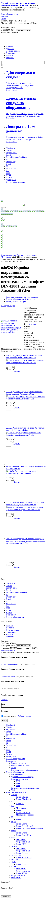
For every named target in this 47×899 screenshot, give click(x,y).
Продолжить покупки (28, 664)
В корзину (33, 324)
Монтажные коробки (25, 815)
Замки (13, 768)
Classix (9, 150)
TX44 (8, 175)
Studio (13, 862)
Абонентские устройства (21, 765)
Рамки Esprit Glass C (24, 826)
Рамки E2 (20, 804)
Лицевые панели (23, 813)
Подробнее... (11, 90)
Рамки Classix (22, 797)
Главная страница (8, 255)
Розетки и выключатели (27, 255)
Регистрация (12, 14)
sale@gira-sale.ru (8, 650)
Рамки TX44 (21, 873)
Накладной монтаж (19, 779)
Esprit (8, 155)
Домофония (11, 180)
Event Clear (10, 162)
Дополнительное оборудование (24, 770)
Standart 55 (15, 860)
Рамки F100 (21, 844)
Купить (17, 371)
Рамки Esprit (21, 824)
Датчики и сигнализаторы (22, 777)
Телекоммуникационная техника (25, 788)
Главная (9, 46)
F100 (8, 173)
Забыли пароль (24, 716)
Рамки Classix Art (23, 799)
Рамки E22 (20, 810)
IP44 (18, 783)
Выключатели (17, 774)
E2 (7, 166)
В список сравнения (9, 664)
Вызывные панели (19, 763)
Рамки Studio (21, 864)
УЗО (13, 790)
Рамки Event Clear (23, 835)
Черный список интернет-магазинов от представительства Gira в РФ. (18, 4)
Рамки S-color (22, 853)
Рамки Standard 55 (23, 857)
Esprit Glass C (11, 153)
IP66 (18, 786)
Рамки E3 (20, 819)
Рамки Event (21, 833)
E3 (7, 159)
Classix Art (10, 148)
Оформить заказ (8, 676)
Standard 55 (11, 168)
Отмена (4, 700)
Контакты (10, 58)
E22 (7, 171)
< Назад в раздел (8, 306)
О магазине (11, 53)
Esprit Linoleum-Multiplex (16, 157)
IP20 (18, 781)
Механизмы (6, 257)
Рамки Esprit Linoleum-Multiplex (29, 828)
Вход (3, 14)
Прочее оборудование (15, 182)
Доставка (10, 49)
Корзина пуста (4, 17)
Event (8, 164)
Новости (9, 55)
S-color (9, 177)
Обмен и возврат (13, 51)
